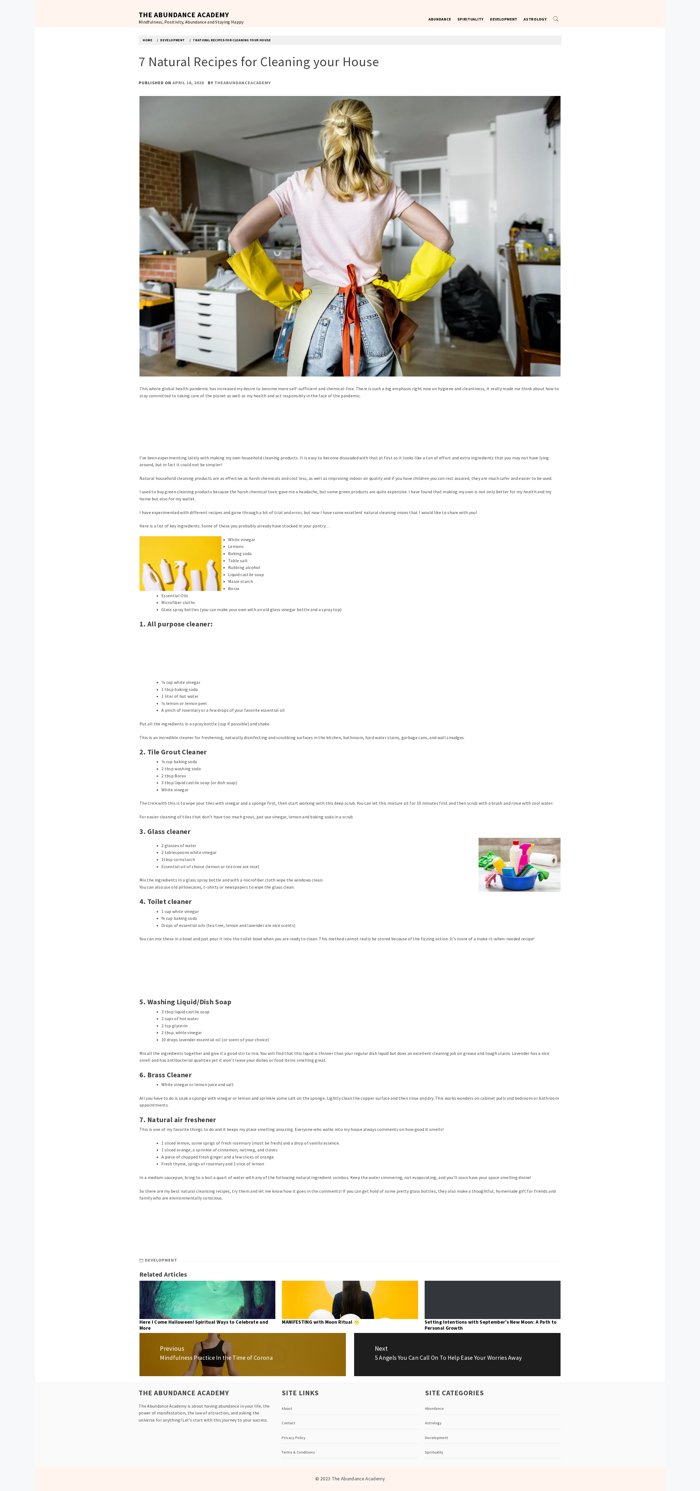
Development (503, 19)
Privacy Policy (293, 1437)
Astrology (535, 19)
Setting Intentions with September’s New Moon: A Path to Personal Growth (491, 1325)
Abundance (439, 19)
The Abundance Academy (184, 14)
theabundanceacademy (242, 82)
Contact (288, 1422)
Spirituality (470, 19)
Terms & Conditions (298, 1452)
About (287, 1408)
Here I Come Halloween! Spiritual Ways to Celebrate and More (203, 1325)
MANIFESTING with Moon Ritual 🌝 (321, 1322)
